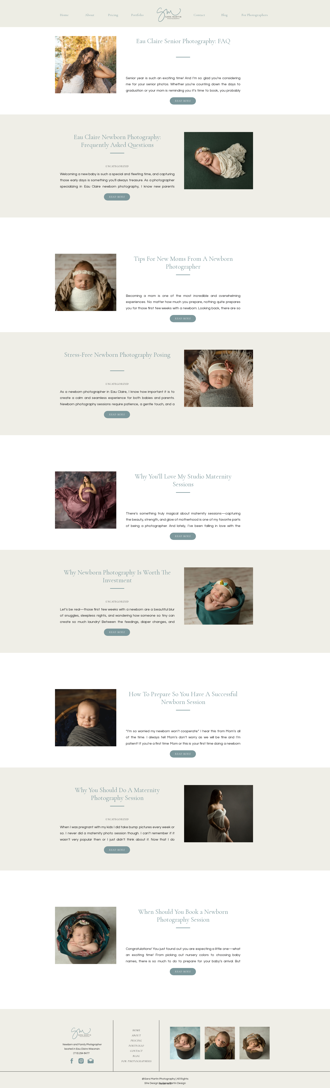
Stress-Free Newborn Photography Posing (117, 355)
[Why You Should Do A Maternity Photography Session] (218, 813)
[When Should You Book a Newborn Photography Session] (85, 935)
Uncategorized (117, 166)
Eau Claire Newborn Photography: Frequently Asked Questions (117, 141)
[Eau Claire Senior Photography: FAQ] (85, 64)
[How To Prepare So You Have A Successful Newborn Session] (85, 717)
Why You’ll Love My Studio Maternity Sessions (183, 480)
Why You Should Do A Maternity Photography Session (117, 794)
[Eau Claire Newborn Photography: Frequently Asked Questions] (218, 160)
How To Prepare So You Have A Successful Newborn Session (183, 698)
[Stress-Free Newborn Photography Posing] (218, 378)
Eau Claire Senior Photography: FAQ (183, 41)
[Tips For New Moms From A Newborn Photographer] (85, 282)
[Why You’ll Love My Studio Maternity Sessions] (85, 500)
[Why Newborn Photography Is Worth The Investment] (218, 596)
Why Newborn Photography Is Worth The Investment (117, 576)
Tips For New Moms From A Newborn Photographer (183, 263)
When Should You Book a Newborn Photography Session (183, 916)
